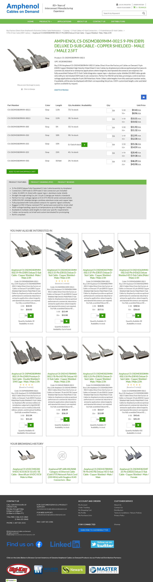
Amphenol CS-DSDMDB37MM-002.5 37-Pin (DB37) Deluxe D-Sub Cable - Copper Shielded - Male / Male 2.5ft (98, 274)
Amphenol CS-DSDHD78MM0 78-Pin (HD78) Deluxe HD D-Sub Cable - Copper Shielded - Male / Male (98, 473)
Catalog (66, 30)
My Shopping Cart (85, 510)
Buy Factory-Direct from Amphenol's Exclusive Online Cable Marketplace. (34, 30)
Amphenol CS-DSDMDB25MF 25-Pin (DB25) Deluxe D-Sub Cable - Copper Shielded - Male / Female (134, 473)
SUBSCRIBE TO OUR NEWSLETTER (94, 530)
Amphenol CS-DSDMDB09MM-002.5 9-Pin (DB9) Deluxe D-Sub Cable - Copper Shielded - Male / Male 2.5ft (26, 274)
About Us (82, 21)
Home (31, 21)
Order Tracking (84, 507)
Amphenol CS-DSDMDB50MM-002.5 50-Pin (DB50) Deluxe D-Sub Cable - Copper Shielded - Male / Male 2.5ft (134, 377)
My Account (82, 505)
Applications (64, 21)
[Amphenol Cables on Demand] (23, 8)
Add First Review (61, 90)
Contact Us (99, 21)
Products (44, 21)
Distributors (118, 21)
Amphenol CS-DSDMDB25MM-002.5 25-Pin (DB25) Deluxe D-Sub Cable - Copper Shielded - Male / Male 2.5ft (98, 377)
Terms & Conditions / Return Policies (128, 513)
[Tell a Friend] (143, 97)
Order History (139, 5)
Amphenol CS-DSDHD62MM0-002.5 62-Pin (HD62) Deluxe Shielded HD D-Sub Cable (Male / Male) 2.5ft (134, 274)
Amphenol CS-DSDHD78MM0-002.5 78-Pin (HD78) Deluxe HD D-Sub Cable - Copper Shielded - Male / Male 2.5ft (62, 377)
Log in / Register (124, 5)
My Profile (82, 513)
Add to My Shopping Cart (22, 171)
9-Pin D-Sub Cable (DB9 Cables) (18, 33)
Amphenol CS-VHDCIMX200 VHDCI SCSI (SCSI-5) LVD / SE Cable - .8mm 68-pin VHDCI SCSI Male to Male (26, 473)
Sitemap (117, 524)
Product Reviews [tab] (66, 182)
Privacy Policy (119, 515)
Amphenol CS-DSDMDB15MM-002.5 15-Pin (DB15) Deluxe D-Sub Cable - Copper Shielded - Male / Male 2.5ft (62, 274)
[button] (139, 7)
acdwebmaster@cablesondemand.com (51, 515)
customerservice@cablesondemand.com (52, 509)
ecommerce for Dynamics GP (25, 535)
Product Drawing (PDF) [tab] (42, 182)
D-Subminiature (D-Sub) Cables (111, 30)
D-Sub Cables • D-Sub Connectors (84, 30)
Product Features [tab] (17, 182)
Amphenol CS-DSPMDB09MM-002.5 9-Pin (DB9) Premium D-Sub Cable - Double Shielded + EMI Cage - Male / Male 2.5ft (26, 377)
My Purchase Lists (85, 515)
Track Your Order (123, 7)
